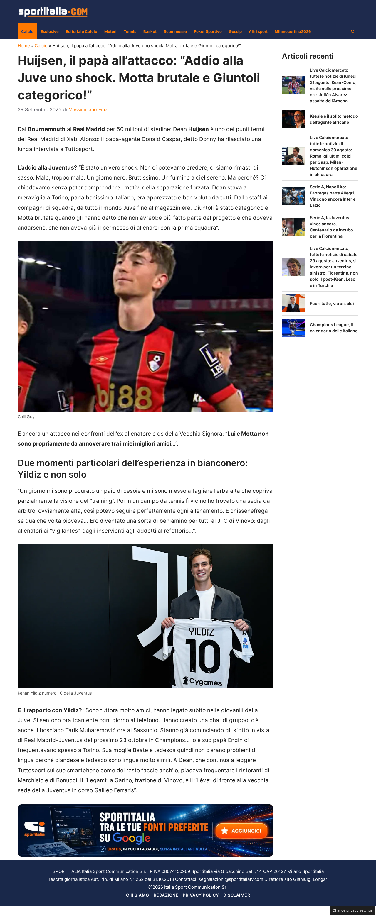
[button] (353, 31)
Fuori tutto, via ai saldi (332, 303)
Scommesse (175, 31)
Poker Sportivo (208, 31)
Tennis (130, 31)
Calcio (27, 31)
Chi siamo (137, 895)
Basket (150, 31)
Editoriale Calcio (81, 31)
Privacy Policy (201, 895)
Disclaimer (236, 895)
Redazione (166, 895)
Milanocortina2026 (293, 31)
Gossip (235, 31)
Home (24, 45)
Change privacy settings (352, 910)
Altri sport (258, 31)
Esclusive (50, 31)
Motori (110, 31)
